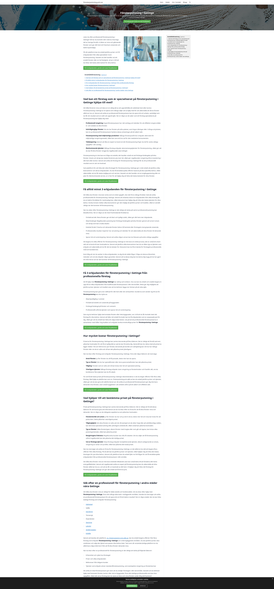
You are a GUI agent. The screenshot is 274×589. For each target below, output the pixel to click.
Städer (167, 2)
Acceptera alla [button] (132, 585)
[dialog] (137, 583)
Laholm (88, 526)
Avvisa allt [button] (143, 585)
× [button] (272, 578)
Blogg (185, 2)
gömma (104, 75)
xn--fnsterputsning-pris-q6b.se (117, 538)
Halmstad (89, 504)
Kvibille (88, 533)
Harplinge (89, 512)
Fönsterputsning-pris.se (93, 2)
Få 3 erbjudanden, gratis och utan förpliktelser (137, 21)
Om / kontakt (176, 2)
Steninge (89, 522)
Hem (161, 2)
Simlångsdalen (91, 530)
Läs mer (152, 582)
